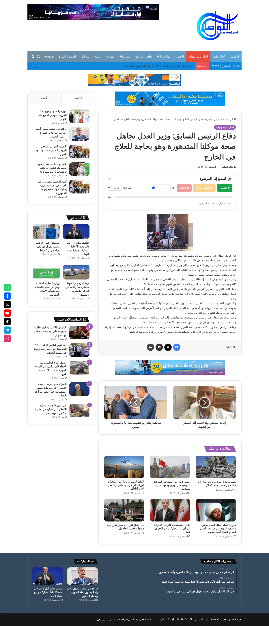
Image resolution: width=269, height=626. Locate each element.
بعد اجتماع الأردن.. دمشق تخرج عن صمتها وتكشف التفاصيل (125, 526)
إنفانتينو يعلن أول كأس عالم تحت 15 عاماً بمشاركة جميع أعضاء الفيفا (48, 592)
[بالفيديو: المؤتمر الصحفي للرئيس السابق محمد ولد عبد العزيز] (79, 151)
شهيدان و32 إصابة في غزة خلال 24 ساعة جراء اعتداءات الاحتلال (217, 483)
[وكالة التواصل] (217, 25)
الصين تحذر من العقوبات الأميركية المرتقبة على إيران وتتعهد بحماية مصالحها (172, 485)
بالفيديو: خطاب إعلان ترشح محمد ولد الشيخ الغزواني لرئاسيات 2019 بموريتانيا (52, 167)
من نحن (101, 619)
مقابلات (110, 56)
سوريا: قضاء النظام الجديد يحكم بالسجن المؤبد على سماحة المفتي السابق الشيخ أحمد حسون (217, 528)
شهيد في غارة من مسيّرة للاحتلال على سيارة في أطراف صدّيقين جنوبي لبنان (50, 409)
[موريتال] (134, 79)
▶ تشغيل (224, 187)
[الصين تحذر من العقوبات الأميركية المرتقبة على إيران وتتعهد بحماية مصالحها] (170, 467)
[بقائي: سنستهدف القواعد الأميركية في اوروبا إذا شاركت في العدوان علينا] (170, 510)
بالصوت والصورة (67, 56)
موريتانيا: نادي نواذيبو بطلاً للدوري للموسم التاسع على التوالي (52, 115)
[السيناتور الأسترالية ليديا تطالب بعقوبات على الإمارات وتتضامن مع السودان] (79, 332)
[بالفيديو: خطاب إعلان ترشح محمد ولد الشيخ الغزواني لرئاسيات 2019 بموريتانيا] (79, 169)
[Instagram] (7, 338)
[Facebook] (7, 296)
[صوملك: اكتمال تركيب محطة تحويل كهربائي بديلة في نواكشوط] (46, 231)
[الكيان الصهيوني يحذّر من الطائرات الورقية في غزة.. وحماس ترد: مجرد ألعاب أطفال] (124, 467)
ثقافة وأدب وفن (143, 56)
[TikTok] (7, 321)
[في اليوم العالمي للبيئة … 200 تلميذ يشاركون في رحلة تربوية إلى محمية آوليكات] (79, 350)
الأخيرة (44, 97)
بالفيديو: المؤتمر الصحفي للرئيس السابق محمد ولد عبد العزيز (51, 150)
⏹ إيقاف (184, 187)
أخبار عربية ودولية (198, 56)
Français (49, 56)
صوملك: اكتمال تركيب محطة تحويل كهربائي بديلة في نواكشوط (161, 66)
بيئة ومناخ (124, 56)
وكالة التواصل (227, 166)
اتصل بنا (111, 619)
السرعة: (127, 187)
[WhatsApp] (7, 287)
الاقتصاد (179, 56)
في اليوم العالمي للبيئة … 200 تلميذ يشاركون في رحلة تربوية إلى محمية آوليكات (50, 348)
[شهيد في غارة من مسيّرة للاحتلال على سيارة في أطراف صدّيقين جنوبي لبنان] (79, 410)
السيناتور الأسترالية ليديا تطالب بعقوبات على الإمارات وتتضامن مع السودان (50, 331)
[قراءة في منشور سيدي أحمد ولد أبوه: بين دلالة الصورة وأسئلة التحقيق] (79, 134)
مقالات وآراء (163, 56)
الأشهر (78, 97)
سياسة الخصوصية (145, 619)
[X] (7, 304)
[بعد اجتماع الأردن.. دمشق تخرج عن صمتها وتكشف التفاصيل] (124, 510)
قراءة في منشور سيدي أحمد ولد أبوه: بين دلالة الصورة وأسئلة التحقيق (51, 132)
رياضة (98, 56)
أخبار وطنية (219, 56)
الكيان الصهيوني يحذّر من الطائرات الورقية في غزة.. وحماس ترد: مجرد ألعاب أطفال (125, 485)
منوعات (86, 56)
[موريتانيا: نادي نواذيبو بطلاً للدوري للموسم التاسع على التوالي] (79, 116)
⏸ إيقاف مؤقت (204, 187)
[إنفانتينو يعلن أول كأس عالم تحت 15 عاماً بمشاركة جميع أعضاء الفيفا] (76, 231)
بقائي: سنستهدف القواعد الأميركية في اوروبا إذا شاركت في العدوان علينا (172, 528)
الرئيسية (234, 56)
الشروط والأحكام (125, 619)
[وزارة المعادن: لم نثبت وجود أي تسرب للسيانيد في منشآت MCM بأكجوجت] (46, 272)
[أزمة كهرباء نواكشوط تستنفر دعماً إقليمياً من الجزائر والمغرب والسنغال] (76, 272)
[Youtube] (7, 313)
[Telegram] (7, 330)
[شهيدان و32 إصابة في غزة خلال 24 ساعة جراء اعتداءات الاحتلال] (216, 467)
